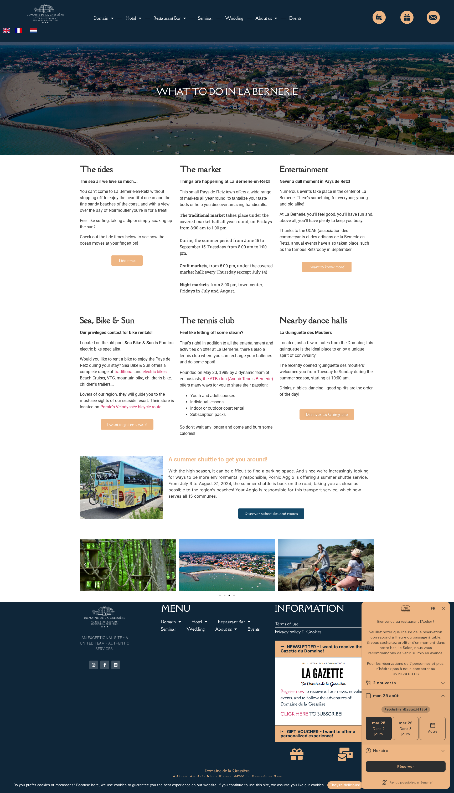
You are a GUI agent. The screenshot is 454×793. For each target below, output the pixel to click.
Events (295, 18)
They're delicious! (345, 785)
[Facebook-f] (104, 665)
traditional (124, 371)
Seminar (205, 18)
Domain (101, 18)
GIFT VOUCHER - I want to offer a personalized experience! (318, 733)
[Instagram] (93, 665)
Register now (293, 691)
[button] (85, 565)
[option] (19, 30)
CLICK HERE (294, 714)
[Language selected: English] (22, 30)
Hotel (131, 18)
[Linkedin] (115, 665)
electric (149, 371)
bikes (162, 371)
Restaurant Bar (167, 18)
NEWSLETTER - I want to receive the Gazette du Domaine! (321, 648)
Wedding (234, 18)
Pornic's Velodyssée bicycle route (130, 406)
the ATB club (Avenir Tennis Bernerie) (238, 379)
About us (263, 18)
